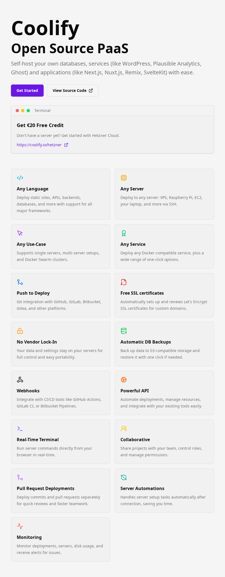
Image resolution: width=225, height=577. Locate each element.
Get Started (27, 90)
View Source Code (69, 90)
